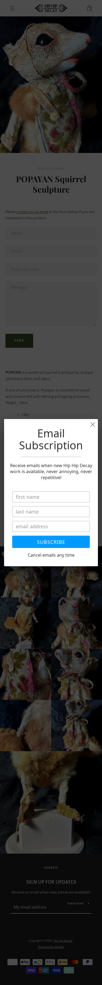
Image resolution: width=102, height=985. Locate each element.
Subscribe (51, 542)
